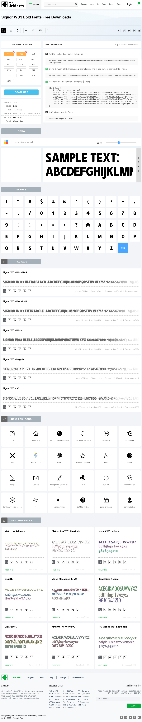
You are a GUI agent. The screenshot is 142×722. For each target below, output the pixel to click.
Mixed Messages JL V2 (64, 579)
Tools (119, 5)
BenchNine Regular (108, 579)
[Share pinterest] (134, 30)
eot (9, 59)
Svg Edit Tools (68, 691)
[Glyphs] (25, 30)
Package (63, 678)
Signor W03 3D (11, 388)
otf (9, 65)
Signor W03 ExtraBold (15, 301)
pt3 (9, 70)
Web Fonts (17, 678)
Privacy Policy (54, 708)
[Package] (33, 30)
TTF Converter (84, 691)
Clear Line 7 (11, 626)
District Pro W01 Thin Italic (66, 531)
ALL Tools (82, 705)
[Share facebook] (119, 30)
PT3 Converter (69, 699)
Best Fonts (101, 5)
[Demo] (18, 30)
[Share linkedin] (139, 30)
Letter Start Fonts (78, 678)
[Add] (3, 30)
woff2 (33, 59)
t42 (9, 76)
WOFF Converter (55, 697)
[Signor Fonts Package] (4, 261)
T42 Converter (69, 702)
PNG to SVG (53, 691)
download (21, 92)
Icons (92, 5)
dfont (34, 76)
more (123, 248)
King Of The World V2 (63, 626)
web (21, 54)
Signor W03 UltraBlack (15, 272)
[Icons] (40, 30)
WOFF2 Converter (70, 697)
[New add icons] (4, 419)
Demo (111, 5)
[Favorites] (11, 30)
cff (33, 70)
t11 (21, 76)
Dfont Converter (55, 705)
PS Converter (83, 699)
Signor (15, 121)
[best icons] (4, 520)
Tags (51, 678)
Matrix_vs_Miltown (15, 531)
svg (33, 54)
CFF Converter (54, 702)
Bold (15, 106)
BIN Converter (54, 699)
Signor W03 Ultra (12, 330)
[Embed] (24, 291)
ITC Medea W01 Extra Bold (112, 626)
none (9, 81)
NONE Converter (69, 705)
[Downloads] (14, 291)
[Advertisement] (22, 165)
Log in (129, 4)
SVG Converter (69, 694)
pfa (21, 65)
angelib (9, 579)
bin (33, 65)
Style (42, 678)
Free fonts (13, 4)
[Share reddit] (124, 30)
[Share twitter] (129, 30)
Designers (30, 678)
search (76, 4)
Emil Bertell (17, 117)
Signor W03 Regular (14, 359)
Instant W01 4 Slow (108, 531)
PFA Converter (83, 697)
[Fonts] (47, 30)
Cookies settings (69, 708)
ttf (9, 54)
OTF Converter (54, 694)
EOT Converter (84, 694)
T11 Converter (83, 702)
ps (21, 70)
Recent (84, 5)
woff (21, 59)
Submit (133, 706)
